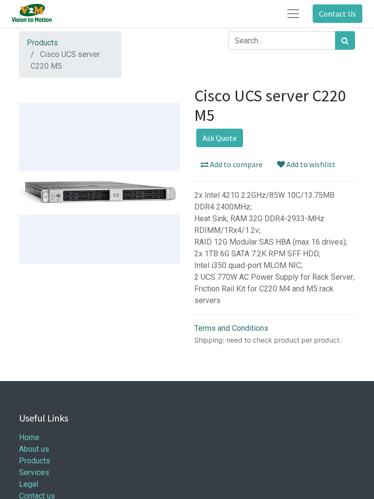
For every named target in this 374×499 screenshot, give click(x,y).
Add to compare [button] (235, 164)
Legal (28, 484)
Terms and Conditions (231, 328)
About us (34, 449)
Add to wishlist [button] (310, 164)
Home (29, 437)
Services (34, 472)
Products (42, 42)
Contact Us (337, 14)
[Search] (345, 40)
